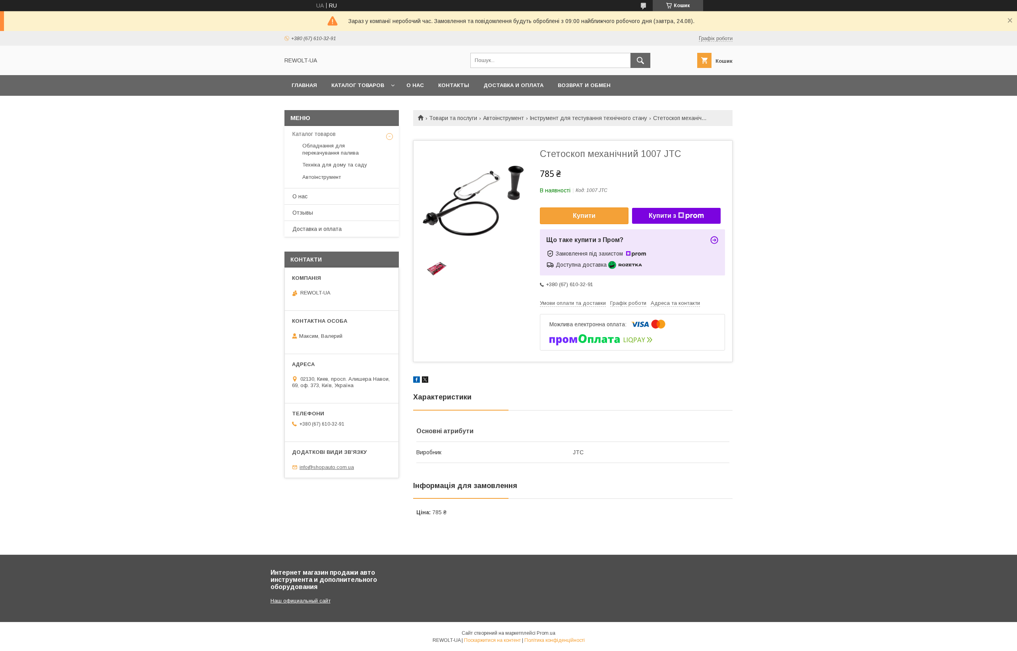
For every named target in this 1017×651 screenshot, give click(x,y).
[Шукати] (640, 60)
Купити (584, 215)
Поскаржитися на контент (492, 640)
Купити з (662, 215)
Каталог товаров (357, 85)
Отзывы (302, 212)
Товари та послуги (453, 118)
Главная (304, 85)
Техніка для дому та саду (334, 165)
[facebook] (416, 381)
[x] (425, 381)
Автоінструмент (503, 118)
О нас (415, 85)
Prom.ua (546, 633)
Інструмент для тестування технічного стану (588, 118)
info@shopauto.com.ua (327, 467)
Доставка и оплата (513, 85)
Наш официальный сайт (301, 601)
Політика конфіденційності (554, 640)
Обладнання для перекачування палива (330, 149)
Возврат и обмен (584, 85)
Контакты (453, 85)
